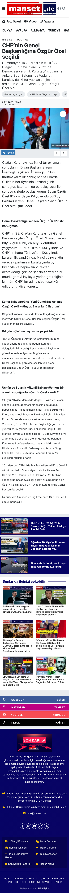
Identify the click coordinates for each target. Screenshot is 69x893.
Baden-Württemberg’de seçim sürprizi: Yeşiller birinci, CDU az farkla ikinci (17, 609)
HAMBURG (58, 878)
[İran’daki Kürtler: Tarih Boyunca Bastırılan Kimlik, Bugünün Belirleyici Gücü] (51, 665)
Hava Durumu (48, 841)
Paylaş (10, 152)
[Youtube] (34, 826)
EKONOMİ (34, 882)
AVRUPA (21, 30)
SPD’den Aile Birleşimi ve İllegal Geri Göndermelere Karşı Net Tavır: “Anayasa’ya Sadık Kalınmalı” (18, 680)
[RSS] (46, 826)
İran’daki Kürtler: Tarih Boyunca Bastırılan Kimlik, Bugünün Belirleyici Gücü (50, 679)
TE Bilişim (43, 888)
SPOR (10, 882)
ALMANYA (37, 30)
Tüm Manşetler (48, 854)
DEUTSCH (21, 882)
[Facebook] (22, 826)
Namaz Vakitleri (18, 847)
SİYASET (47, 882)
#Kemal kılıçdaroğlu (13, 94)
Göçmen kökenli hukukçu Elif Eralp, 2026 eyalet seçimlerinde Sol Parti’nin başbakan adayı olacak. (50, 644)
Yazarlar (49, 21)
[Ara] (64, 9)
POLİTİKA (22, 39)
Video (32, 21)
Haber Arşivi (47, 863)
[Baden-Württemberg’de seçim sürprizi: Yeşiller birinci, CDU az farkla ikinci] (18, 595)
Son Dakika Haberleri (20, 863)
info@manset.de (36, 813)
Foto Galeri (13, 21)
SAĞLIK (58, 882)
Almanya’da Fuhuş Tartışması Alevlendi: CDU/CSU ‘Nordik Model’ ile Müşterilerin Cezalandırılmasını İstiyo (17, 645)
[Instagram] (28, 826)
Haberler (7, 39)
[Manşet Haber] (31, 8)
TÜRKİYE (54, 30)
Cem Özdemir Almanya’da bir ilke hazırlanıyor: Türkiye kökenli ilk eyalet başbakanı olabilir (50, 610)
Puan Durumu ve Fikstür (16, 856)
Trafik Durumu (48, 847)
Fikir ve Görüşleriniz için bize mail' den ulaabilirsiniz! (36, 807)
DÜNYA (7, 30)
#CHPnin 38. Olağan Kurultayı (43, 94)
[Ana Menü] (3, 8)
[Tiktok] (40, 826)
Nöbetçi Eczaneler (19, 841)
